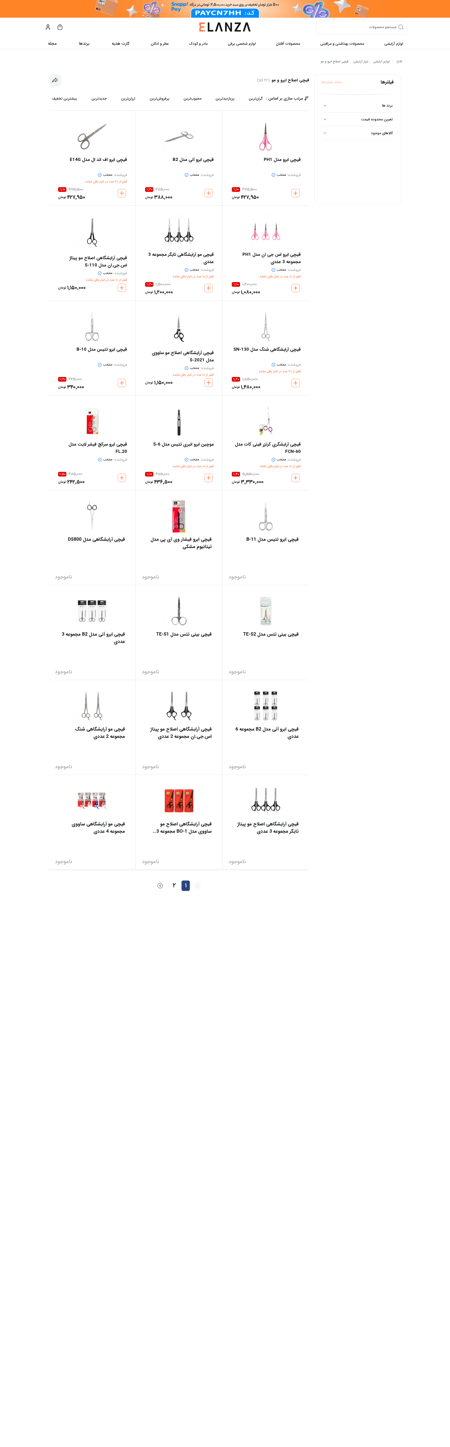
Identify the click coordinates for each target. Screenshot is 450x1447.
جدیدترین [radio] (99, 98)
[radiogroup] (157, 98)
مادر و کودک (198, 44)
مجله (52, 43)
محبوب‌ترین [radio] (192, 98)
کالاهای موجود (382, 133)
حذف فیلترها (332, 82)
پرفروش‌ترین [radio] (159, 98)
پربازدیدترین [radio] (225, 98)
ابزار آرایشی (360, 62)
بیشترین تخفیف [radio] (64, 98)
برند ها (387, 105)
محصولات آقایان (288, 44)
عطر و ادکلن (160, 44)
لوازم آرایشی (393, 44)
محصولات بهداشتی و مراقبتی (342, 44)
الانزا (399, 62)
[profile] (48, 27)
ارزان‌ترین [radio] (128, 98)
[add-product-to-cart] (295, 193)
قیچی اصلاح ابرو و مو (334, 62)
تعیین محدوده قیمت (377, 119)
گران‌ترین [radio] (256, 98)
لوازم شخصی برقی (242, 44)
